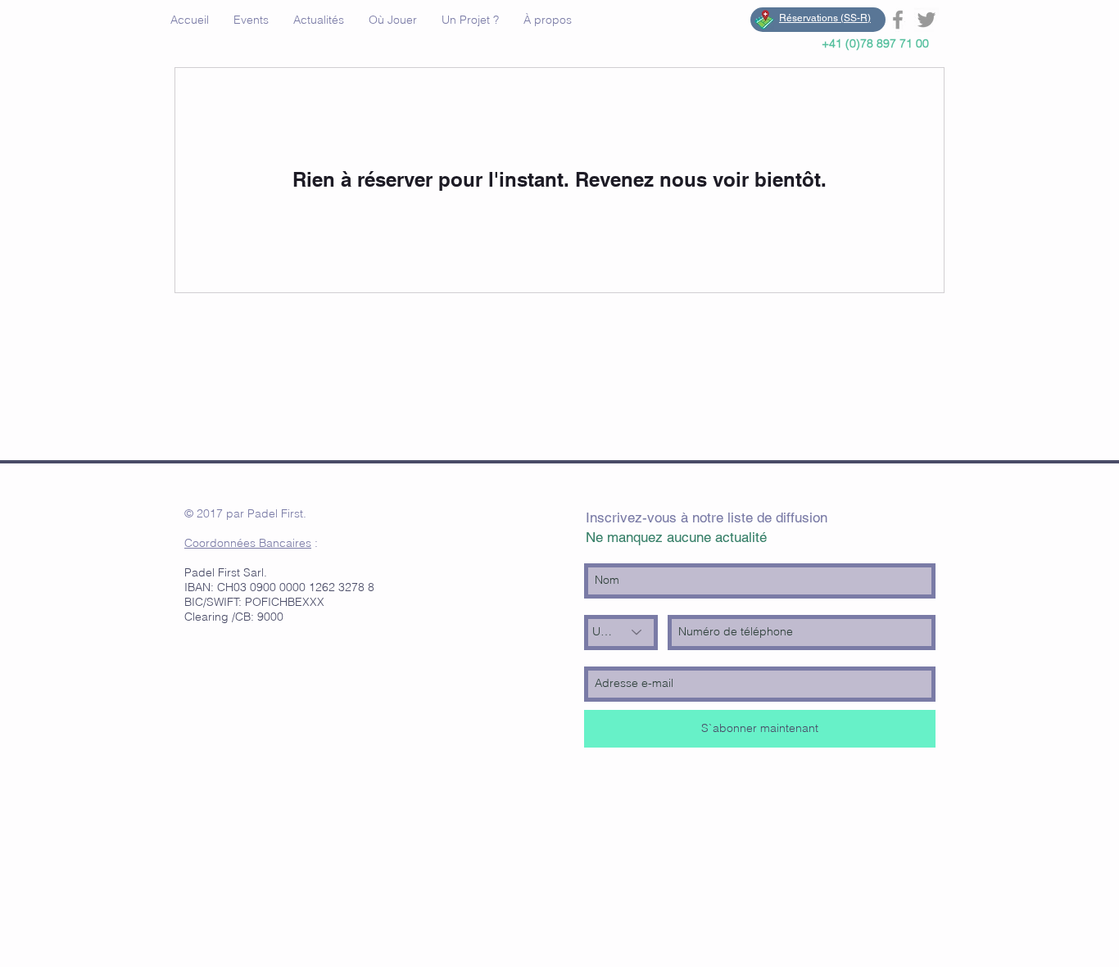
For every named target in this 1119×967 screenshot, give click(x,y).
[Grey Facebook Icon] (898, 19)
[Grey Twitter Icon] (926, 19)
